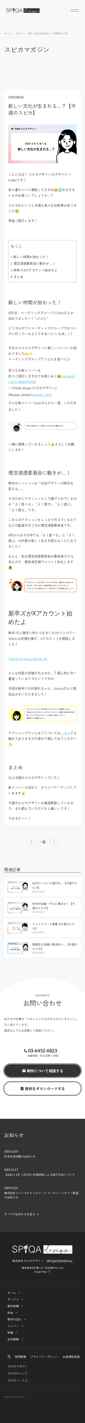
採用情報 (20, 1356)
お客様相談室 (71, 1356)
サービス (13, 1299)
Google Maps (40, 1271)
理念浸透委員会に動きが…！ (34, 263)
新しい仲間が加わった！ (31, 256)
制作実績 (13, 1306)
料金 (10, 1312)
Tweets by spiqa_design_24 (27, 658)
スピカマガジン (17, 1366)
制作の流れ (14, 1319)
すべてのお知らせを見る (19, 1214)
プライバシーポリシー (44, 1356)
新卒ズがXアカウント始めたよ (36, 269)
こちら (65, 732)
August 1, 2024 (42, 394)
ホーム (11, 1292)
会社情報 (13, 1339)
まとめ (18, 276)
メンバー (13, 1325)
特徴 (10, 1332)
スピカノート (15, 1380)
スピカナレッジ (17, 1373)
